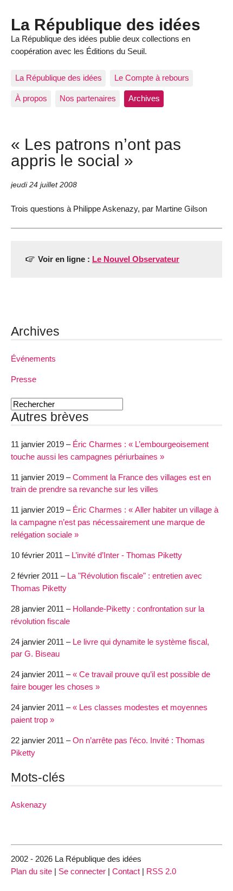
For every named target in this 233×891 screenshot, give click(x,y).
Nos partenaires (88, 98)
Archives (144, 98)
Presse (23, 379)
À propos (31, 98)
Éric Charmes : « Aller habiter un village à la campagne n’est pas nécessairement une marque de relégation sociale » (114, 522)
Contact (126, 871)
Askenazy (29, 804)
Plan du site (31, 871)
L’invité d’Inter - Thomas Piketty (127, 555)
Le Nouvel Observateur (135, 259)
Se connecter (82, 871)
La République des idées (105, 24)
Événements (33, 358)
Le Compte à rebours (151, 77)
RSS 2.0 (161, 871)
